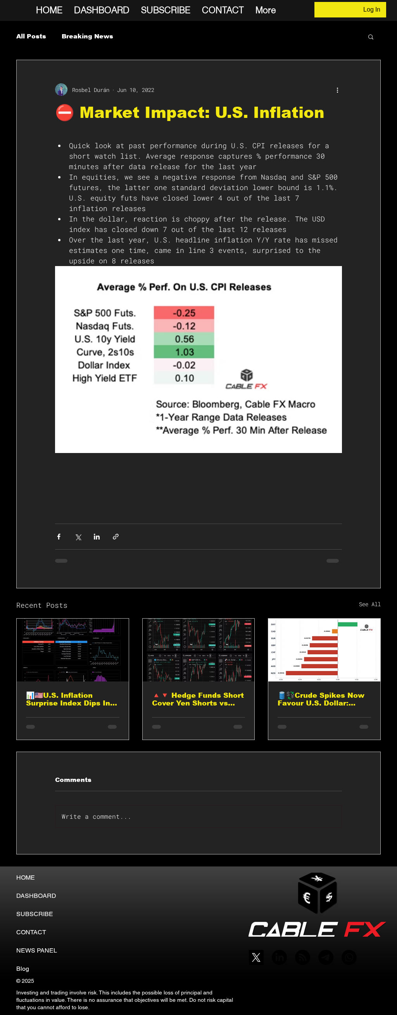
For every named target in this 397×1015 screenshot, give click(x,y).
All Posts (31, 36)
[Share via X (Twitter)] (77, 536)
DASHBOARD (36, 895)
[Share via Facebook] (58, 536)
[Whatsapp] (349, 957)
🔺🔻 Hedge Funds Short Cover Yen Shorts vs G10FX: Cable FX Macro (198, 699)
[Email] (325, 957)
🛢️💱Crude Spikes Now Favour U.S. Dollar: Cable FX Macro (321, 699)
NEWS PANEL (36, 950)
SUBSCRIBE (34, 914)
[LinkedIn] (279, 957)
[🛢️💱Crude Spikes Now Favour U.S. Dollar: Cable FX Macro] (324, 650)
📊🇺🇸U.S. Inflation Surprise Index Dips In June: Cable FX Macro (68, 699)
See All (370, 604)
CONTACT (31, 932)
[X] (256, 957)
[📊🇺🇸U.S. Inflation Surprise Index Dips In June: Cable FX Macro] (73, 650)
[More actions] (337, 89)
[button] (371, 36)
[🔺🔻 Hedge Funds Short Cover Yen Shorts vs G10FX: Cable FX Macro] (199, 650)
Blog (22, 968)
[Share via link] (115, 536)
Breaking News (87, 36)
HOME (25, 877)
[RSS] (302, 957)
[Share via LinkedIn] (96, 536)
